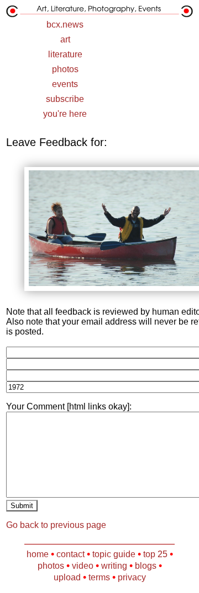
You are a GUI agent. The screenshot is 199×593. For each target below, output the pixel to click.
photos (65, 69)
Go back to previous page (56, 525)
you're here (65, 113)
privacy (132, 577)
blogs (145, 565)
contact (70, 554)
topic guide (113, 554)
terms (99, 577)
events (65, 84)
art (65, 39)
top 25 (155, 554)
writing (114, 565)
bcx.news (64, 24)
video (82, 565)
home (38, 554)
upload (67, 577)
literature (65, 54)
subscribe (65, 99)
